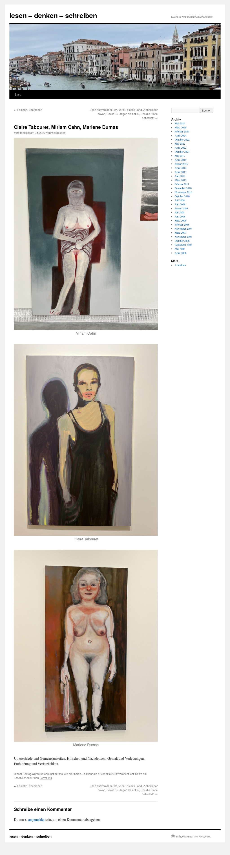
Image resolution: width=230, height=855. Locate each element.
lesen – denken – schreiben (53, 15)
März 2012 (180, 180)
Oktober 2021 (182, 151)
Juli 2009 (180, 200)
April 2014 (180, 168)
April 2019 (180, 159)
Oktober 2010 (182, 196)
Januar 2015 (181, 164)
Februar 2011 (182, 184)
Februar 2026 (182, 131)
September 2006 (183, 244)
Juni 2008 (180, 216)
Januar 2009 (181, 208)
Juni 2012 (180, 176)
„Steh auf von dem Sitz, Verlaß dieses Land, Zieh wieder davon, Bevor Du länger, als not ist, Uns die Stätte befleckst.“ (124, 114)
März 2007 (180, 232)
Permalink (46, 778)
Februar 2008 (182, 224)
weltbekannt (58, 132)
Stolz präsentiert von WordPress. (193, 836)
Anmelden (180, 265)
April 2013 (180, 172)
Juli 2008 (180, 212)
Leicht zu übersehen (28, 110)
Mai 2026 (180, 123)
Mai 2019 (180, 155)
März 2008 (180, 220)
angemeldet (36, 819)
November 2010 (183, 192)
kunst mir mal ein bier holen (64, 774)
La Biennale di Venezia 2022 (100, 774)
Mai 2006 (180, 249)
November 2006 (183, 236)
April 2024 (180, 135)
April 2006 (180, 253)
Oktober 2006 (182, 240)
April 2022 (180, 147)
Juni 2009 (180, 204)
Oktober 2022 (182, 139)
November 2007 (183, 228)
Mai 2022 (180, 143)
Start (17, 94)
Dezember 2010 (183, 188)
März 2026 (180, 127)
